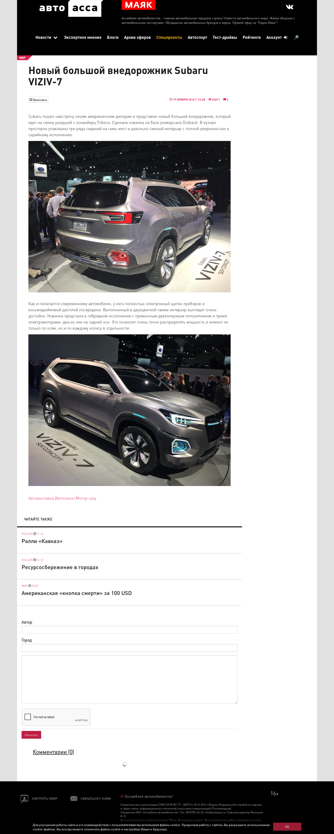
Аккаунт (274, 37)
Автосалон (65, 498)
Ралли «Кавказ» (42, 540)
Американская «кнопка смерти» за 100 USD (77, 592)
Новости (43, 37)
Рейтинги (252, 37)
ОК (287, 826)
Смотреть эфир (44, 798)
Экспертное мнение (83, 37)
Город (27, 639)
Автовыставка (41, 498)
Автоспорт (197, 37)
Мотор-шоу (86, 498)
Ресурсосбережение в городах (60, 566)
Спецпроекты (169, 37)
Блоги (113, 37)
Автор (27, 621)
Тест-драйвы (225, 37)
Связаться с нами (96, 798)
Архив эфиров (137, 37)
